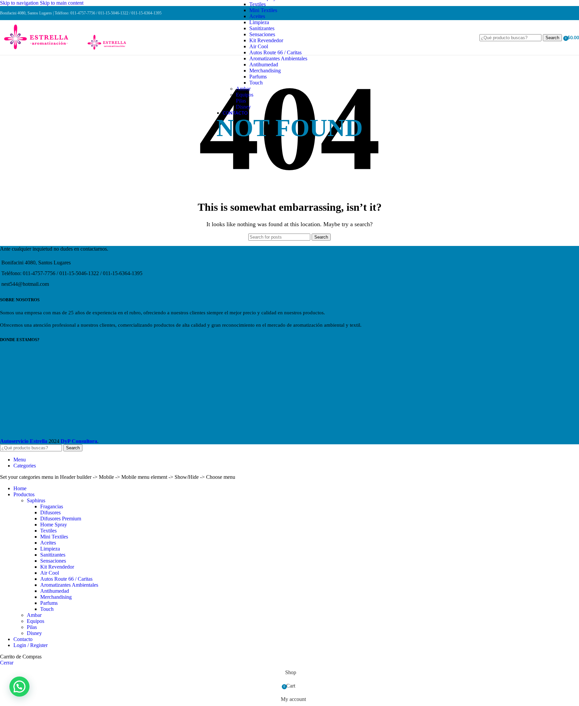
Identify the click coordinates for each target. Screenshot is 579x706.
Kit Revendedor (266, 40)
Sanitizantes (261, 28)
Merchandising (265, 70)
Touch (256, 82)
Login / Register (30, 645)
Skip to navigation (20, 3)
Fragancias (51, 506)
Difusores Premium (60, 518)
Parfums (258, 76)
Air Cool (258, 46)
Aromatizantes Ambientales (278, 58)
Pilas (241, 101)
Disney (243, 107)
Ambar (243, 88)
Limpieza (259, 22)
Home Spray (53, 524)
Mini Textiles (263, 10)
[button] (19, 687)
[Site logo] (42, 50)
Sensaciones (262, 34)
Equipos (244, 95)
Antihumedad (263, 64)
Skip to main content (61, 3)
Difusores (50, 512)
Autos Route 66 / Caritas (275, 52)
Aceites (257, 16)
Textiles (257, 4)
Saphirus (36, 500)
